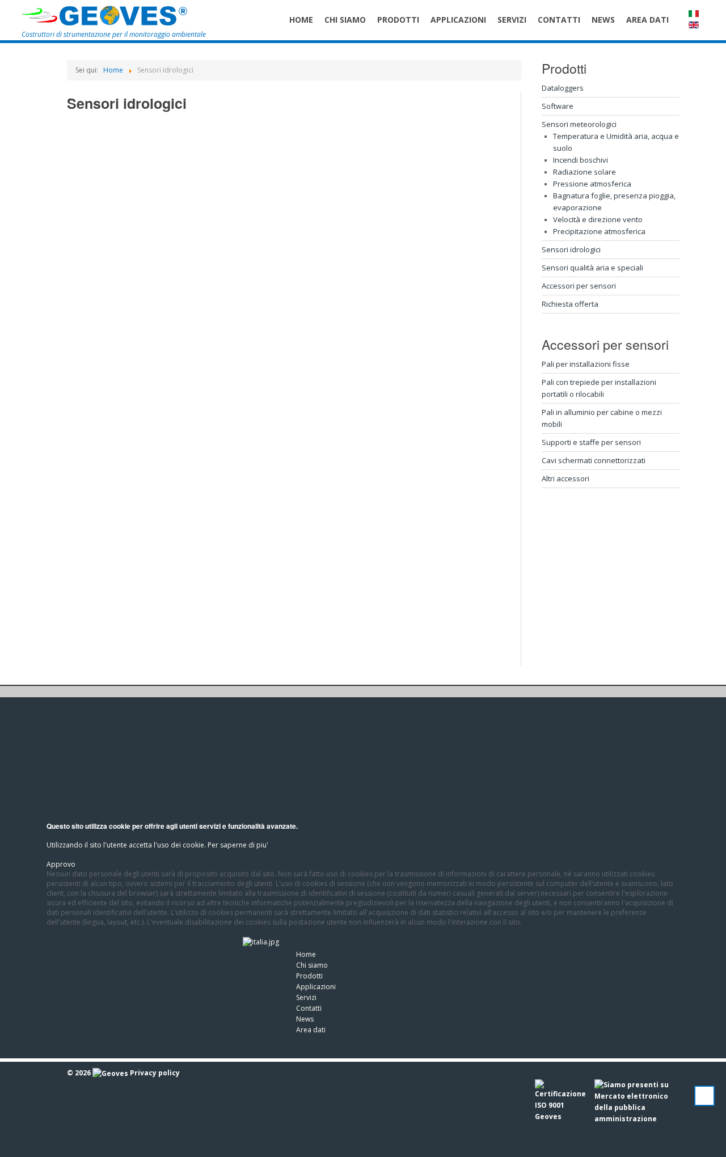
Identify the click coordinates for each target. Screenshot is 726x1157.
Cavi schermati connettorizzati (593, 460)
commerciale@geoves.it (137, 1003)
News (305, 1019)
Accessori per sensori (579, 286)
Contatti (309, 1008)
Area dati (311, 1030)
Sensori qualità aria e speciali (592, 267)
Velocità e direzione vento (598, 219)
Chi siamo (312, 965)
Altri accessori (565, 478)
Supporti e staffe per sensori (591, 442)
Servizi (306, 997)
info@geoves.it (150, 980)
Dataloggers (563, 88)
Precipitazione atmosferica (599, 231)
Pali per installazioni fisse (586, 364)
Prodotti (309, 976)
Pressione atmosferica (592, 184)
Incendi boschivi (580, 160)
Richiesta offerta (570, 304)
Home (306, 954)
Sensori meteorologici (579, 124)
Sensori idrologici (571, 249)
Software (557, 106)
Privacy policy (155, 1073)
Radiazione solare (584, 172)
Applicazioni (316, 986)
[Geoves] (105, 16)
